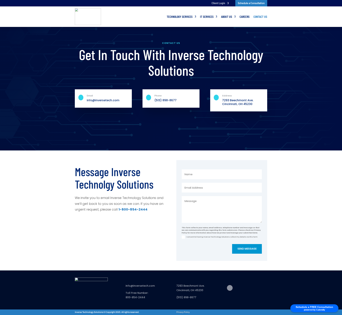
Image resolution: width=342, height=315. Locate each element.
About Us (226, 17)
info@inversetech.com (140, 286)
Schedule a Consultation (251, 3)
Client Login (218, 3)
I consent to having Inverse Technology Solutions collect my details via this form (222, 237)
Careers (245, 17)
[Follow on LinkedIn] (230, 288)
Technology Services (180, 17)
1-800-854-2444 (132, 209)
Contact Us (260, 17)
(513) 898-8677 (165, 100)
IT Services (207, 17)
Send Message (246, 248)
